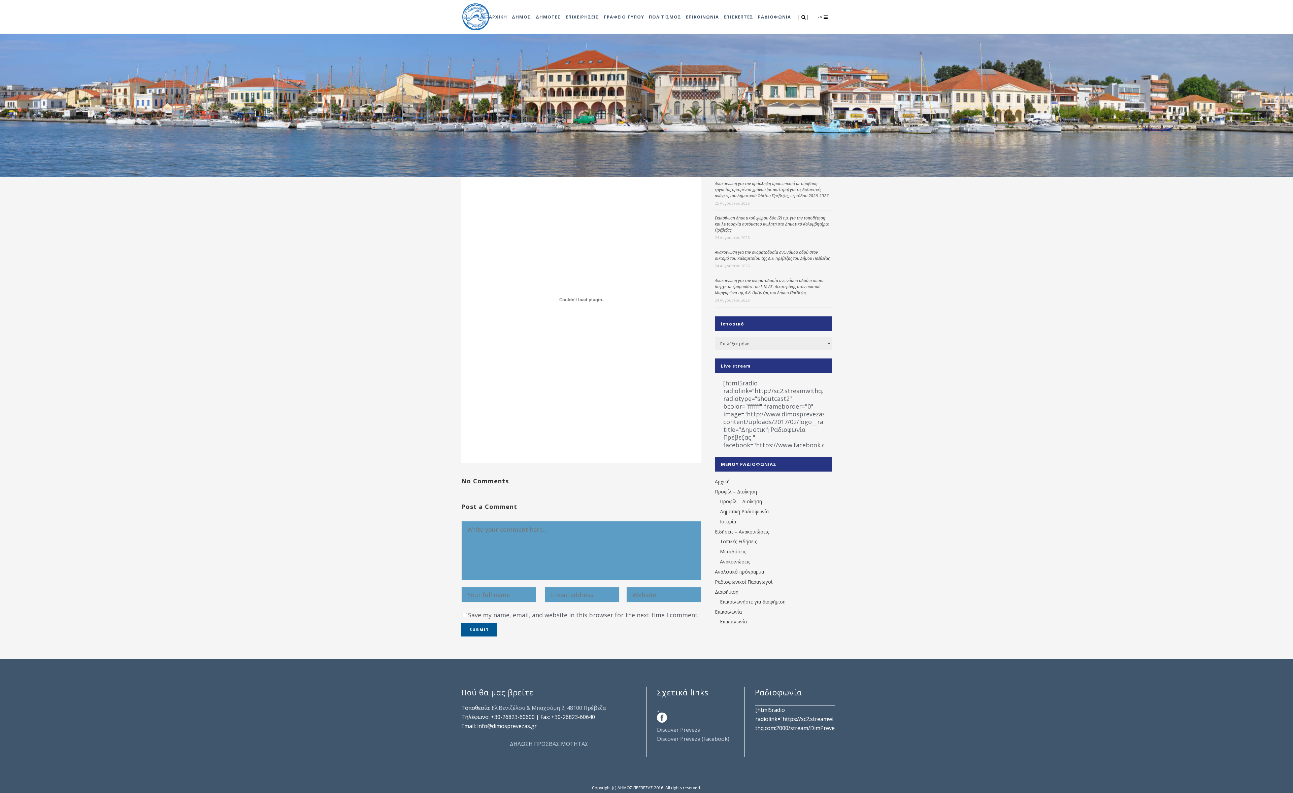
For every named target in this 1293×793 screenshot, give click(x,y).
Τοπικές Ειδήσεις (738, 541)
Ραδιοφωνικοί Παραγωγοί (743, 582)
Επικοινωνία (728, 612)
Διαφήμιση (726, 592)
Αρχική (722, 481)
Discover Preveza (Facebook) (693, 739)
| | (803, 17)
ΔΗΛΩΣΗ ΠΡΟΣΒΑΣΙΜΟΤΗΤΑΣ (549, 744)
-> (821, 17)
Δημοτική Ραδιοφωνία (744, 511)
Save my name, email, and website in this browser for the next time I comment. (583, 615)
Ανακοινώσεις (735, 561)
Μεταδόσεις (733, 551)
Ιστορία (728, 521)
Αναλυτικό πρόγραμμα (739, 571)
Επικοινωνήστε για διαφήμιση (753, 601)
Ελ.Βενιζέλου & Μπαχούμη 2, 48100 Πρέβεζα (549, 708)
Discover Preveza (678, 729)
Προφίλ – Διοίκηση (736, 491)
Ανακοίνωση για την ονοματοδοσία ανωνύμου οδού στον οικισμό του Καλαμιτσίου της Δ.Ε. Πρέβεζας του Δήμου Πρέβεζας (772, 255)
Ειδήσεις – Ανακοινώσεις (742, 531)
